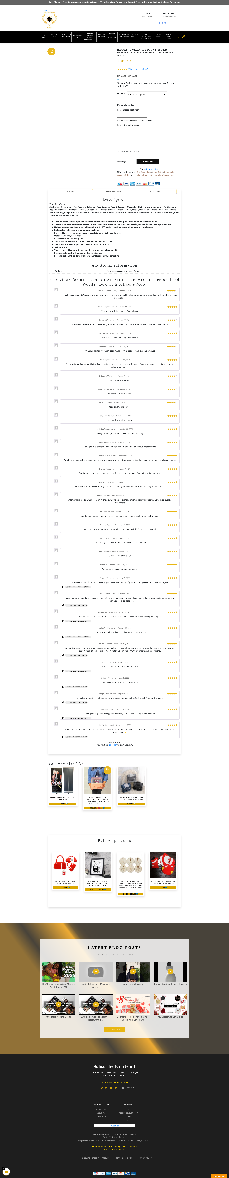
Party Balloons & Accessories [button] (145, 37)
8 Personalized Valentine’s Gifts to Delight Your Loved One (133, 1018)
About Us (101, 1113)
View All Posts (114, 1030)
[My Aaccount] (183, 36)
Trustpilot (46, 10)
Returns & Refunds (100, 1117)
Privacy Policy (145, 1158)
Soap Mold (169, 172)
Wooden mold (168, 175)
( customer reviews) (138, 69)
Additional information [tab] (113, 191)
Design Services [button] (134, 36)
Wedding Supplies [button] (158, 36)
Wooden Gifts (123, 175)
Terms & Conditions (124, 1158)
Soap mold (156, 175)
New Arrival (45, 37)
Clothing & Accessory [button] (55, 36)
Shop (128, 1109)
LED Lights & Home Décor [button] (124, 36)
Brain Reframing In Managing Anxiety (96, 985)
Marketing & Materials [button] (112, 36)
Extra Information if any (128, 125)
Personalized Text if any (128, 110)
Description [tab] (72, 191)
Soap (149, 172)
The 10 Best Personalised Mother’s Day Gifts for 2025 (58, 985)
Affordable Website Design (58, 1017)
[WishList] (178, 36)
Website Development (128, 1113)
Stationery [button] (77, 36)
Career (128, 1117)
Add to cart (148, 161)
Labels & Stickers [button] (101, 36)
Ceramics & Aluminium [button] (66, 36)
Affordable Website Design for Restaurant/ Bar (95, 1018)
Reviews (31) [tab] (155, 191)
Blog (128, 1120)
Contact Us (101, 1109)
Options (121, 93)
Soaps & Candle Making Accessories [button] (89, 37)
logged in (112, 745)
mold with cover (142, 175)
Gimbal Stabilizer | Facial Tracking (170, 984)
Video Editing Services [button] (168, 37)
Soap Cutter (157, 172)
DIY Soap (141, 172)
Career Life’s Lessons (133, 984)
